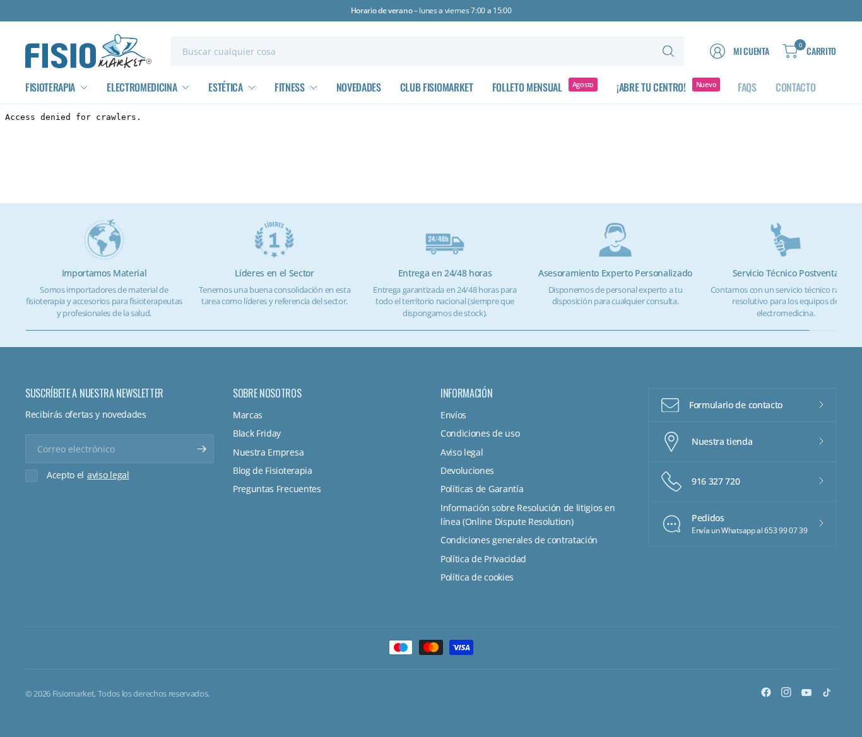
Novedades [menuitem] (358, 87)
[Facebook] (766, 692)
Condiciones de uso (479, 433)
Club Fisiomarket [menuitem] (436, 87)
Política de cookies (477, 577)
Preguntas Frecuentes (277, 489)
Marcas (248, 415)
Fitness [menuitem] (290, 87)
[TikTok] (827, 692)
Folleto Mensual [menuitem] (527, 87)
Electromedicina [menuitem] (142, 87)
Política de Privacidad (483, 559)
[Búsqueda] (668, 51)
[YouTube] (806, 692)
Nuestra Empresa (268, 452)
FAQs (747, 87)
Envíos (453, 415)
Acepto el (88, 475)
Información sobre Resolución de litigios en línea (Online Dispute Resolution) (527, 515)
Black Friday (257, 433)
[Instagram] (786, 692)
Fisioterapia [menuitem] (50, 87)
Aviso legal (461, 452)
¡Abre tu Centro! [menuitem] (651, 87)
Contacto (795, 87)
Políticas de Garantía (481, 489)
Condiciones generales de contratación (519, 540)
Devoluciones (467, 470)
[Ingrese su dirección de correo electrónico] (201, 448)
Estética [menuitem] (225, 87)
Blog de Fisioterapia (272, 470)
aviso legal (108, 475)
